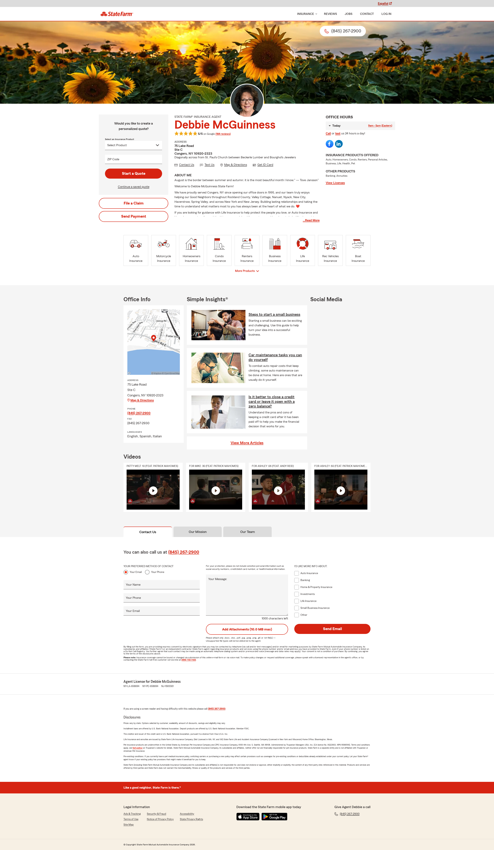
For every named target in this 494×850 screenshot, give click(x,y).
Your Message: (217, 579)
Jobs (348, 13)
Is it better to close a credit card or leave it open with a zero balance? (272, 401)
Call (328, 133)
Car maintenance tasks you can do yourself (275, 357)
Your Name (133, 584)
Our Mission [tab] (198, 532)
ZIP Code (113, 159)
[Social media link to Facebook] (329, 144)
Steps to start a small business (274, 314)
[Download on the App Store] (248, 816)
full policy (137, 748)
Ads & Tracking (132, 814)
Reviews (330, 13)
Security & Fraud (156, 814)
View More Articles (247, 443)
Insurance (305, 13)
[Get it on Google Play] (274, 816)
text (337, 133)
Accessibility (187, 814)
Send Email (332, 629)
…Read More (311, 220)
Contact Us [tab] (147, 532)
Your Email (136, 572)
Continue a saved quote (133, 186)
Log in (386, 13)
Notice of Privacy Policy (160, 819)
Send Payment (133, 216)
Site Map (129, 824)
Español (383, 3)
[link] (117, 14)
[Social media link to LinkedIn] (339, 144)
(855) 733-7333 (188, 660)
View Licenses (335, 182)
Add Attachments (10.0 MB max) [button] (247, 629)
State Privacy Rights (191, 819)
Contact (367, 13)
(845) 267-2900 (139, 413)
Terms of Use (131, 819)
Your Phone (157, 572)
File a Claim (134, 203)
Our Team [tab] (247, 532)
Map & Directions (142, 400)
